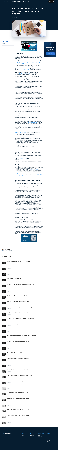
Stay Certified (32, 439)
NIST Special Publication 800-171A (31, 122)
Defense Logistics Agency (20, 78)
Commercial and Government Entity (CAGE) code (24, 73)
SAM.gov (18, 172)
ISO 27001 (48, 439)
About (28, 1)
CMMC (39, 435)
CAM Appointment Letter (21, 173)
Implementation (32, 435)
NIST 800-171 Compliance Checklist (24, 69)
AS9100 (48, 436)
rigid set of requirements (23, 158)
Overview (3, 43)
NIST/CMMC (48, 440)
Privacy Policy (29, 446)
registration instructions (34, 169)
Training (31, 436)
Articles (24, 1)
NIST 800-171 (40, 436)
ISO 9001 (48, 435)
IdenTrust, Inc (30, 95)
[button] (13, 1)
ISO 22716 (48, 441)
